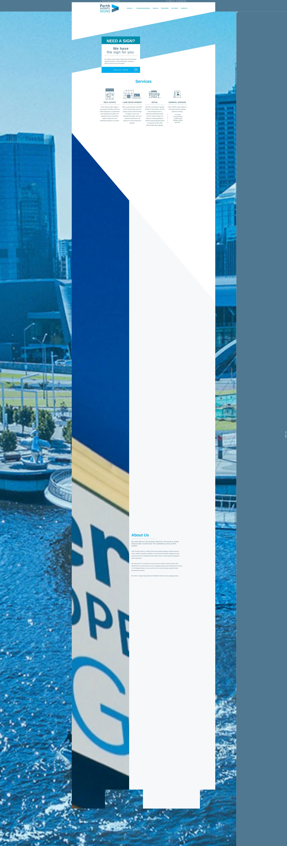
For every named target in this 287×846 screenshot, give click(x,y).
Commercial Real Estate (143, 8)
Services (129, 8)
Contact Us (184, 8)
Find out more (120, 70)
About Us (155, 8)
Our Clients (175, 8)
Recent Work (165, 8)
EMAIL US (171, 1)
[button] (285, 432)
